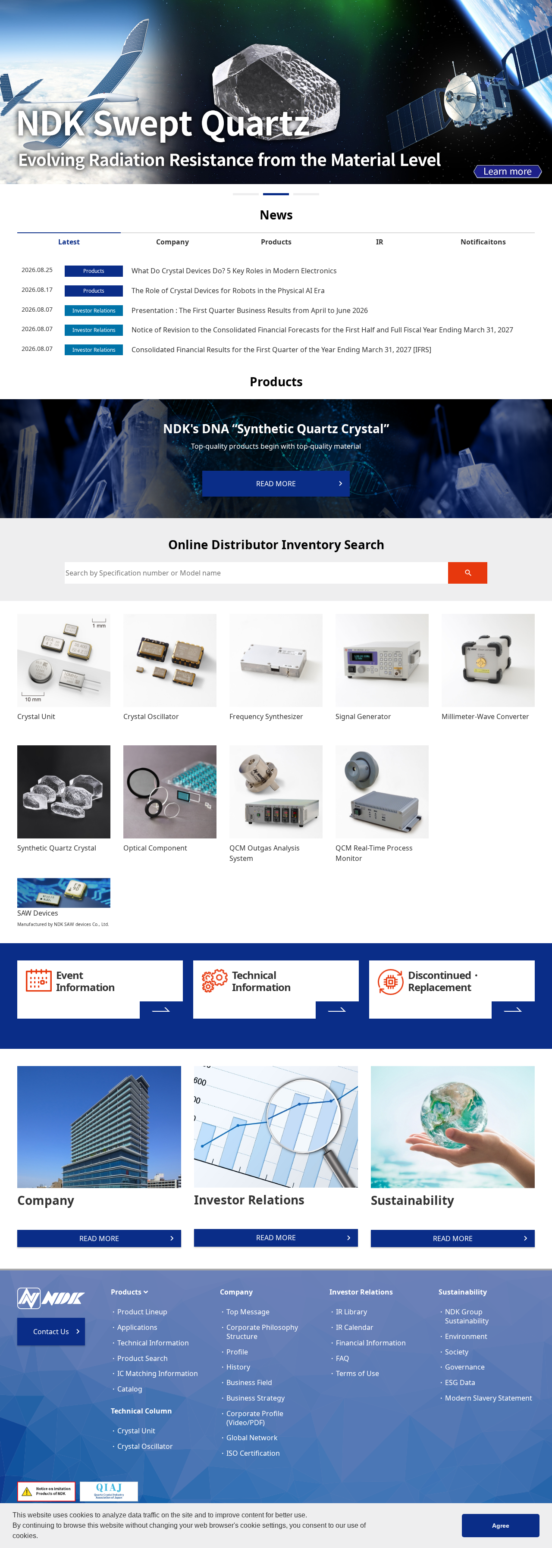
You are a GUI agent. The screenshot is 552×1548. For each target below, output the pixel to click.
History (238, 1367)
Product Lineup (142, 1312)
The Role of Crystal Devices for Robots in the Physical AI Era (228, 290)
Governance (465, 1367)
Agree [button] (500, 1525)
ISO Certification (253, 1453)
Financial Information (371, 1343)
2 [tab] (276, 194)
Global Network (252, 1437)
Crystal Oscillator (145, 1446)
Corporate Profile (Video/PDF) (254, 1418)
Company (172, 242)
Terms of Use (357, 1373)
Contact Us (51, 1331)
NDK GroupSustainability (467, 1316)
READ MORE (99, 1238)
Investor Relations (361, 1292)
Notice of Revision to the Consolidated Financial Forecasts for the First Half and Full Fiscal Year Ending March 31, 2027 (322, 330)
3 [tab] (306, 194)
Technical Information (153, 1343)
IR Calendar (354, 1327)
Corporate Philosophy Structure (262, 1332)
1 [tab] (246, 194)
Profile (237, 1352)
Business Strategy (255, 1398)
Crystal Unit (136, 1430)
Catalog (129, 1389)
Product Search (142, 1358)
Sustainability (463, 1292)
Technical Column (141, 1411)
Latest (69, 242)
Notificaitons (483, 242)
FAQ (342, 1358)
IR (379, 242)
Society (456, 1352)
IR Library (351, 1312)
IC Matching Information (157, 1373)
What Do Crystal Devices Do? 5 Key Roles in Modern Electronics (234, 270)
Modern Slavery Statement (488, 1398)
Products (276, 242)
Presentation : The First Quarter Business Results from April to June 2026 (250, 310)
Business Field (249, 1382)
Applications (137, 1327)
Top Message (248, 1312)
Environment (466, 1336)
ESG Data (460, 1382)
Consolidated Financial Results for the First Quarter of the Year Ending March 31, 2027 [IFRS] (281, 349)
